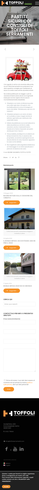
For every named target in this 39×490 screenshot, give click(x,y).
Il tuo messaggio (10, 347)
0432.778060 (9, 431)
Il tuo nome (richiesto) (11, 319)
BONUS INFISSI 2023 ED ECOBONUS (17, 286)
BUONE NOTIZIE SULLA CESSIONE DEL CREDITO (18, 196)
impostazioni (6, 481)
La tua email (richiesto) (12, 328)
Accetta (6, 486)
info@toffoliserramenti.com (15, 441)
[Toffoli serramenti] (17, 3)
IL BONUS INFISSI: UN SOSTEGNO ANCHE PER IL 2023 (19, 242)
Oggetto (6, 337)
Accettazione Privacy (11, 376)
